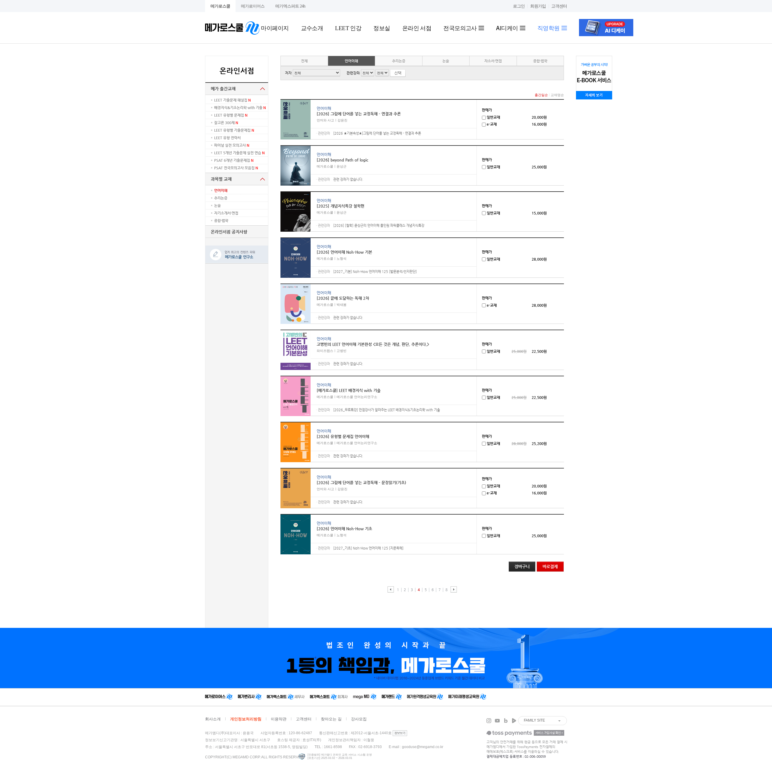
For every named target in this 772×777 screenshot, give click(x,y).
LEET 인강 (348, 28)
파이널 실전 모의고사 (231, 145)
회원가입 (538, 6)
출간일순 (541, 95)
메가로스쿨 (220, 6)
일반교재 (493, 117)
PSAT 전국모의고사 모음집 (236, 168)
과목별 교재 (221, 179)
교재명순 (557, 95)
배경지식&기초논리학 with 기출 (240, 107)
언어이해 (351, 61)
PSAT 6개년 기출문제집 (234, 160)
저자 (288, 73)
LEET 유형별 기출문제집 (234, 130)
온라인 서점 (417, 28)
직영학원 (549, 28)
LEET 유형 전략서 (227, 138)
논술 (217, 205)
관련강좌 (353, 73)
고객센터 (559, 6)
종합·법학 (540, 61)
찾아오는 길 (331, 719)
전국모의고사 (460, 28)
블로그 (505, 720)
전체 (304, 61)
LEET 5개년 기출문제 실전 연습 (239, 153)
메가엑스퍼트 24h (290, 6)
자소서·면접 (493, 61)
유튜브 (497, 720)
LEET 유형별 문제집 (231, 115)
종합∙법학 (221, 220)
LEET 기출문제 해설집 (232, 100)
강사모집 (359, 719)
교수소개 (312, 28)
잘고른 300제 (226, 123)
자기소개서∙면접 (226, 213)
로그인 (519, 6)
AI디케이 (507, 28)
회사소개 (213, 719)
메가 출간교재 (223, 88)
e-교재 (491, 124)
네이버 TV (514, 720)
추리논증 (220, 198)
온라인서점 (237, 71)
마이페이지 (275, 28)
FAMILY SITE (534, 720)
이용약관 (278, 719)
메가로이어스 (252, 6)
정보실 (381, 28)
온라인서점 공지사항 (229, 231)
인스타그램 (488, 720)
